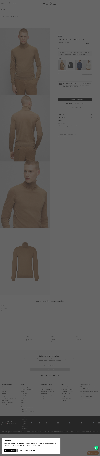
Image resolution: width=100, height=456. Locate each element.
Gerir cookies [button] (37, 445)
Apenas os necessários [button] (27, 450)
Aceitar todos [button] (10, 450)
